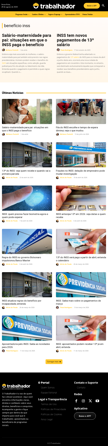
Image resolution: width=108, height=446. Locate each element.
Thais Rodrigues (66, 50)
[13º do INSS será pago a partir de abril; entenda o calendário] (81, 241)
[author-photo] (4, 49)
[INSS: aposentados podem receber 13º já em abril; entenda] (81, 328)
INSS (4, 63)
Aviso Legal (46, 419)
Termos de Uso (49, 404)
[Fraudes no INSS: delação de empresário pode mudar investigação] (81, 154)
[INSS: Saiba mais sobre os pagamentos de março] (81, 284)
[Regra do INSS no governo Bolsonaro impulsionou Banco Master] (27, 241)
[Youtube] (97, 401)
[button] (103, 5)
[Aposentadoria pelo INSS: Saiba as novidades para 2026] (27, 328)
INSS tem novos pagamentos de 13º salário (75, 40)
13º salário (74, 57)
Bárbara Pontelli (12, 50)
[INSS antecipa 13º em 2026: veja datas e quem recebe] (81, 198)
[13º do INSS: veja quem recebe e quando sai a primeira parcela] (27, 154)
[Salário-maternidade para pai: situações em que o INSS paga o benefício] (27, 111)
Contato (81, 387)
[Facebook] (76, 401)
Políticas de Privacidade (53, 409)
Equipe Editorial (49, 392)
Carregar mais (52, 361)
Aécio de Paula (12, 177)
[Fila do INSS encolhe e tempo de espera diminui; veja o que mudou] (81, 111)
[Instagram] (83, 401)
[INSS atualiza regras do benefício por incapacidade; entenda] (27, 284)
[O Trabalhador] (54, 5)
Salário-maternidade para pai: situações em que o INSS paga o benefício (26, 40)
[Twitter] (90, 401)
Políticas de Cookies (51, 414)
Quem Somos (48, 387)
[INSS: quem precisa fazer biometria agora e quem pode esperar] (27, 198)
